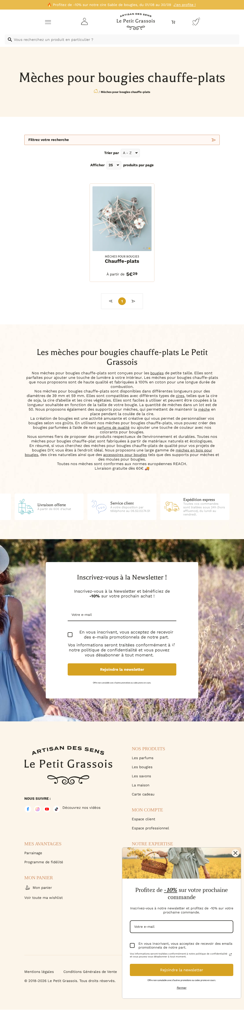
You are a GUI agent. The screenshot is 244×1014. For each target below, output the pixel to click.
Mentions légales (39, 972)
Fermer (182, 987)
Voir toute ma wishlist (43, 898)
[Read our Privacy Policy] (173, 645)
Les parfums (142, 758)
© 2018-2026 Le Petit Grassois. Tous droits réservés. (70, 981)
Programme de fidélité (43, 862)
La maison (140, 785)
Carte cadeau (143, 794)
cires (180, 396)
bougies (157, 373)
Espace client (143, 819)
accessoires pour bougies (125, 455)
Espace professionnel (150, 828)
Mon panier (42, 887)
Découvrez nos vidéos (81, 807)
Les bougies (142, 767)
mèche (204, 409)
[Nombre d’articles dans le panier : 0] (173, 22)
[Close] (235, 853)
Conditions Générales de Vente (90, 972)
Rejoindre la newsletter (122, 669)
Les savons (141, 776)
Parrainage (33, 853)
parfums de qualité (113, 427)
